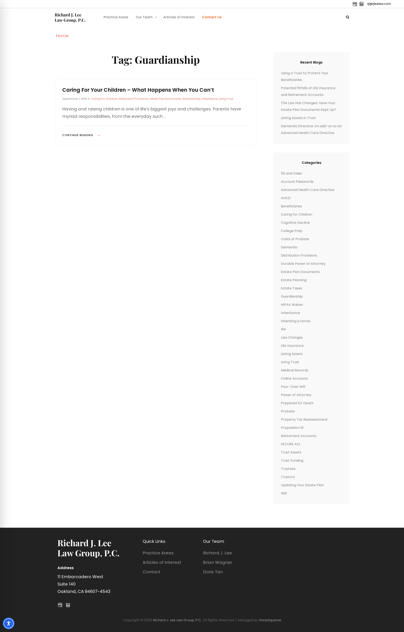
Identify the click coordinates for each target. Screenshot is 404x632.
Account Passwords (297, 181)
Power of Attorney (296, 394)
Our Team (144, 17)
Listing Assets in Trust (298, 117)
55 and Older (291, 173)
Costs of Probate (295, 239)
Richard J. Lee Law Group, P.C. (70, 17)
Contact (151, 572)
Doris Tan (213, 572)
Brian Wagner (217, 562)
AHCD (286, 198)
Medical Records (294, 370)
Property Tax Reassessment (304, 419)
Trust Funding (292, 460)
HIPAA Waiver (292, 304)
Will (284, 493)
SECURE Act (290, 444)
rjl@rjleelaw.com (379, 4)
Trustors (288, 476)
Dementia (289, 247)
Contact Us (212, 17)
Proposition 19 (292, 427)
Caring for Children (104, 99)
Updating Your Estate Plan (302, 485)
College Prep (291, 230)
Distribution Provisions (133, 99)
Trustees (288, 468)
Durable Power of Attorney (303, 263)
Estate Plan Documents (165, 99)
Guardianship (191, 99)
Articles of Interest (179, 17)
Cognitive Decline (295, 222)
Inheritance (210, 99)
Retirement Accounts (298, 435)
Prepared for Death (297, 403)
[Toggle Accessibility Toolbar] (8, 623)
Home (62, 36)
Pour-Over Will (293, 386)
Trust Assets (291, 452)
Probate (288, 411)
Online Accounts (294, 378)
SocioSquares (270, 620)
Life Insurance (292, 345)
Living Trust (226, 99)
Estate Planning (294, 280)
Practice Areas (116, 17)
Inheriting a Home (295, 321)
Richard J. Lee (217, 553)
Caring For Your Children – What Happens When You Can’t (138, 89)
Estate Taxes (291, 288)
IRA (283, 329)
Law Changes (292, 337)
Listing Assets (292, 353)
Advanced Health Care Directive (307, 189)
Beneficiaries (291, 206)
